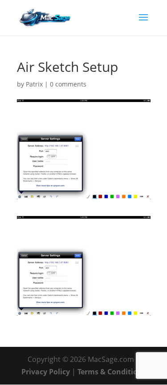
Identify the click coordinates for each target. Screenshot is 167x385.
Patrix (34, 84)
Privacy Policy (45, 372)
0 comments (68, 84)
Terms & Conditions (111, 372)
